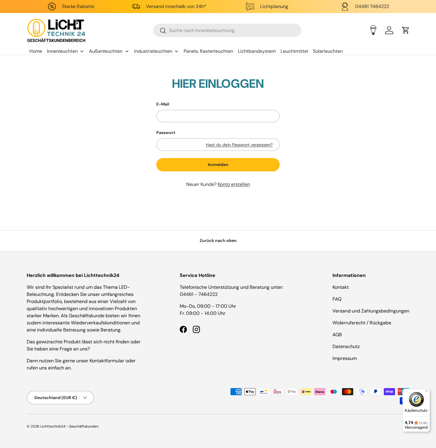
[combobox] (227, 30)
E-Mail (162, 104)
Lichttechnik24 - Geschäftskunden (69, 426)
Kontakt (340, 287)
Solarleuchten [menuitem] (328, 51)
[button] (405, 30)
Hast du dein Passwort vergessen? (239, 144)
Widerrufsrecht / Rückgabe (361, 323)
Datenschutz (346, 346)
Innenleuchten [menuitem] (62, 51)
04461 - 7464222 (199, 294)
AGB (337, 334)
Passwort (165, 132)
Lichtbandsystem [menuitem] (257, 51)
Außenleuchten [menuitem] (105, 51)
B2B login (373, 30)
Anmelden (218, 164)
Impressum (344, 358)
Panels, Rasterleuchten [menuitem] (208, 51)
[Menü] (426, 392)
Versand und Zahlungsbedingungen (370, 311)
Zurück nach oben (218, 240)
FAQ (336, 299)
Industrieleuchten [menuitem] (153, 51)
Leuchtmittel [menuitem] (294, 51)
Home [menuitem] (35, 51)
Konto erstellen (234, 184)
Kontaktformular (107, 361)
